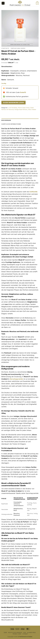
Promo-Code (17, 634)
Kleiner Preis (31, 632)
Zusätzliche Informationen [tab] (11, 124)
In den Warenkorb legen (13, 102)
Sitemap (25, 634)
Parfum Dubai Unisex (18, 48)
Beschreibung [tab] (6, 120)
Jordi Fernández (12, 107)
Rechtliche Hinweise (15, 632)
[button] (3, 3)
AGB (24, 632)
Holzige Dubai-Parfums (20, 109)
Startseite (5, 48)
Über (5, 632)
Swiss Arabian (32, 109)
